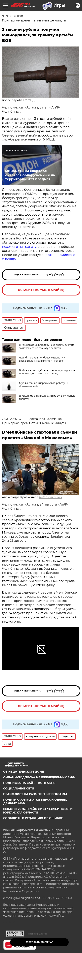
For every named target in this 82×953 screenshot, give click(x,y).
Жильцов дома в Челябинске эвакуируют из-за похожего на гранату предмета (47, 346)
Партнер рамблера (37, 934)
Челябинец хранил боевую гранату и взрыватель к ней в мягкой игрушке (42, 359)
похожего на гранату (19, 247)
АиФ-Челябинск (50, 497)
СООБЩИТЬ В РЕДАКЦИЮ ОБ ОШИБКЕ (33, 818)
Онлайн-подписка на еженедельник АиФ (39, 777)
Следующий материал (39, 942)
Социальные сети (18, 788)
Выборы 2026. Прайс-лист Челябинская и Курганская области (38, 810)
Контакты (46, 783)
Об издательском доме (23, 771)
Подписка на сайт (19, 783)
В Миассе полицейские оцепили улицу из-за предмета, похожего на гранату (47, 372)
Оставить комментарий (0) (41, 290)
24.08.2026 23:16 (13, 419)
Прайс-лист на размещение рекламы (35, 794)
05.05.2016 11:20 (12, 16)
